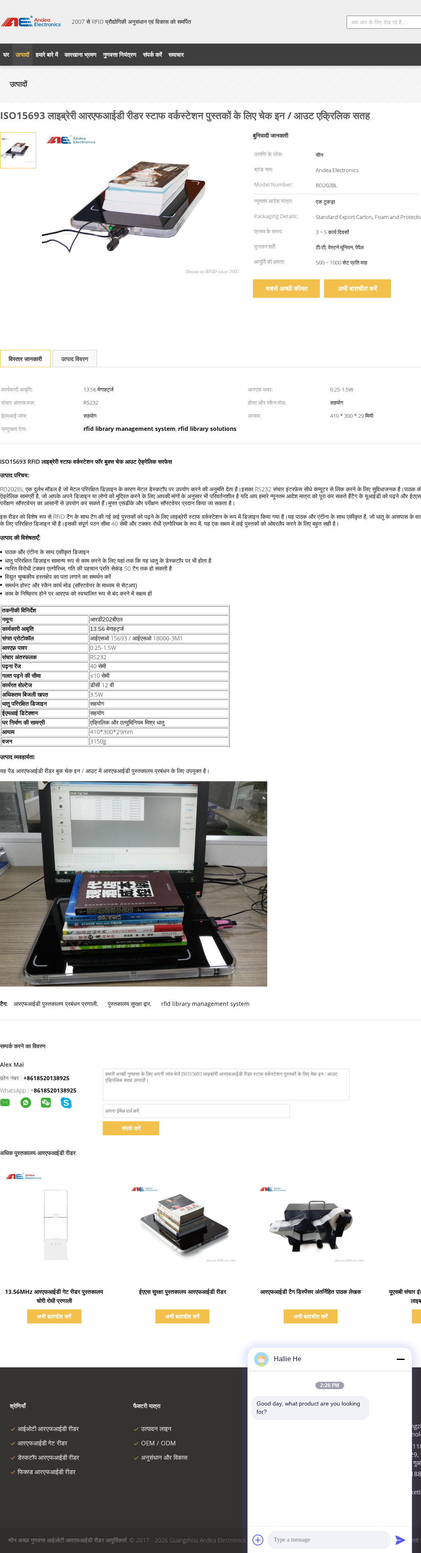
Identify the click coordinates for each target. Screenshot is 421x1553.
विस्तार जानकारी (25, 359)
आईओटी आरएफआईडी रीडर (48, 1428)
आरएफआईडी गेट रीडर (42, 1443)
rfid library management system (205, 1004)
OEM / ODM (158, 1443)
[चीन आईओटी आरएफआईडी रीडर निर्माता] (31, 22)
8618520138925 (55, 1090)
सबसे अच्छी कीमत (287, 288)
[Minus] (400, 1359)
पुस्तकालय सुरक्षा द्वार (129, 1004)
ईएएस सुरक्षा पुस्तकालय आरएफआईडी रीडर (182, 1291)
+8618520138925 (46, 1078)
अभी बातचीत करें (357, 288)
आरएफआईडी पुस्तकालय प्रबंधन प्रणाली (55, 1004)
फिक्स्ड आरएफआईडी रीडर (47, 1472)
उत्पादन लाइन (156, 1428)
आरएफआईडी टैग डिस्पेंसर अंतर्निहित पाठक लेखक (310, 1291)
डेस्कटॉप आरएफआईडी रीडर (48, 1457)
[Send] (400, 1540)
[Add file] (258, 1540)
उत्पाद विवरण (74, 359)
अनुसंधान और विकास (164, 1457)
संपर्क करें (131, 1128)
